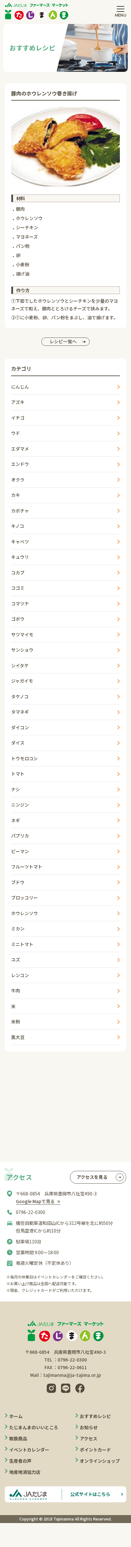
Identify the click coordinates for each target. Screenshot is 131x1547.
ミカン (17, 928)
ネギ (15, 820)
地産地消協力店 (24, 1472)
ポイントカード (95, 1449)
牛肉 (15, 990)
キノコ (17, 526)
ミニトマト (22, 944)
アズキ (17, 402)
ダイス (17, 742)
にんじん (20, 386)
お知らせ (89, 1427)
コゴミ (17, 588)
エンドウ (20, 464)
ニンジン (20, 804)
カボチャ (20, 510)
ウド (15, 433)
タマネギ (20, 712)
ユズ (15, 959)
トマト (17, 773)
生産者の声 (20, 1461)
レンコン (20, 975)
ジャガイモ (22, 681)
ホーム (16, 1416)
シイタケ (20, 665)
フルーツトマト (26, 866)
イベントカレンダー (29, 1449)
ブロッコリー (24, 897)
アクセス (88, 1438)
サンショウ (22, 650)
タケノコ (20, 696)
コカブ (17, 572)
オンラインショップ (100, 1461)
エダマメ (20, 448)
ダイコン (20, 727)
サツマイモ (22, 634)
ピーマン (20, 851)
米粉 (15, 1021)
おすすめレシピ (95, 1416)
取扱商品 (18, 1438)
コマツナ (20, 603)
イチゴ (17, 417)
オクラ (17, 479)
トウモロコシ (24, 758)
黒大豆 (17, 1037)
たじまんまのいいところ (33, 1427)
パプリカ (20, 835)
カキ (15, 495)
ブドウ (17, 882)
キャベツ (20, 541)
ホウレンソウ (24, 913)
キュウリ (20, 557)
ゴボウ (17, 619)
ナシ (15, 789)
